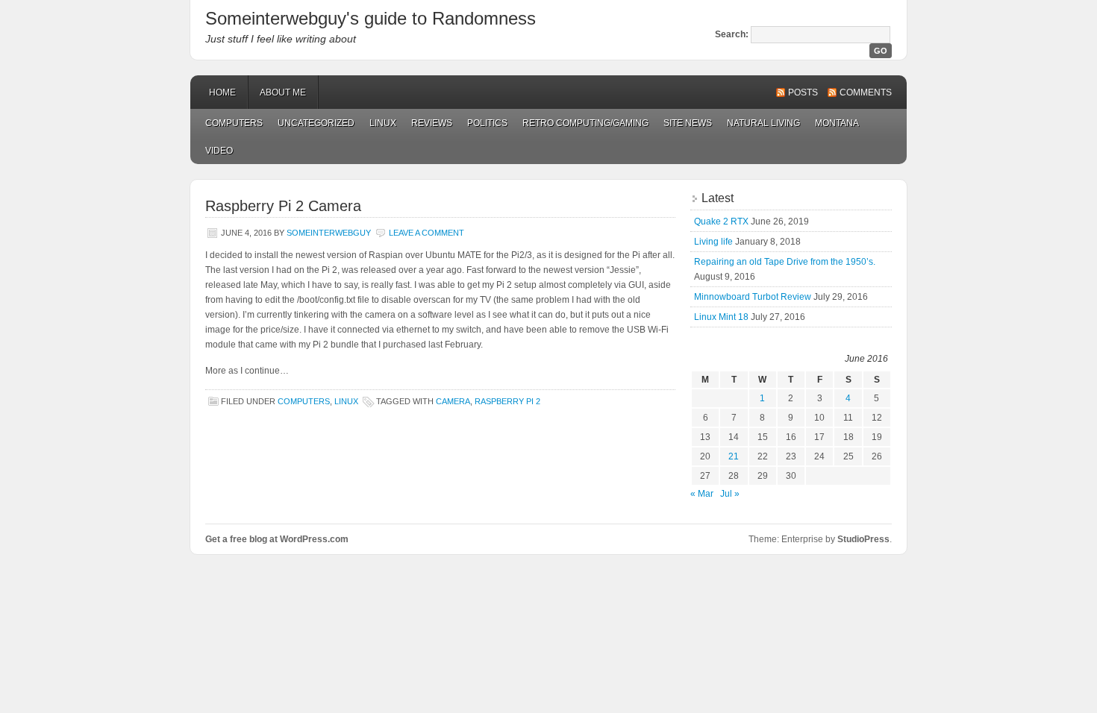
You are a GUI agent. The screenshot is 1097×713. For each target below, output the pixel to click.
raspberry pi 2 (507, 401)
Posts (803, 92)
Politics (487, 123)
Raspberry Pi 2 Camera (283, 206)
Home (222, 92)
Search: (731, 34)
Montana (837, 123)
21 (733, 456)
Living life (713, 241)
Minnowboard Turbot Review (752, 297)
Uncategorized (316, 123)
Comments (866, 92)
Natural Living (763, 123)
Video (219, 150)
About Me (283, 92)
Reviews (431, 123)
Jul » (730, 494)
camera (453, 401)
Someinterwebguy (329, 232)
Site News (687, 123)
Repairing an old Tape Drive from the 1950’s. (784, 262)
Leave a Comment (426, 232)
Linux (382, 123)
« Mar (701, 494)
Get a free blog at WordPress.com (277, 539)
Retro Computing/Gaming (585, 123)
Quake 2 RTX (721, 221)
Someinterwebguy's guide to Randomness (370, 18)
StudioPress (863, 539)
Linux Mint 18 (721, 317)
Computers (234, 123)
